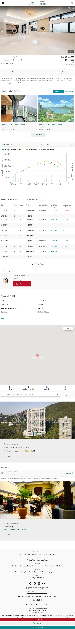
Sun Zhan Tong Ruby (21, 275)
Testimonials (49, 566)
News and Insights (21, 572)
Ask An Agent (33, 572)
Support (37, 575)
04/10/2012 (4, 257)
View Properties (9, 529)
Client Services (37, 552)
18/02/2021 (4, 235)
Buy (20, 554)
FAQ (33, 578)
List (40, 554)
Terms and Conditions (42, 605)
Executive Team (25, 566)
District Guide (21, 529)
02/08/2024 (4, 211)
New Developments (49, 554)
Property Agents (37, 566)
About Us (37, 563)
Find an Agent (31, 560)
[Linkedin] (39, 583)
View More (38, 135)
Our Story (15, 566)
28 (72, 52)
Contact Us (40, 578)
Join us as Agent (43, 560)
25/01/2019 (4, 246)
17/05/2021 (4, 219)
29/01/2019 (4, 241)
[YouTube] (43, 583)
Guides (41, 572)
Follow (8, 456)
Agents (38, 558)
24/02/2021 (4, 230)
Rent (24, 554)
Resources (38, 569)
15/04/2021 (4, 225)
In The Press (59, 566)
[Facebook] (34, 583)
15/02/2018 (4, 251)
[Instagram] (30, 583)
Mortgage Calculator (53, 572)
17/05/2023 (4, 216)
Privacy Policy (30, 605)
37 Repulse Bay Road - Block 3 (50, 125)
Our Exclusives (33, 554)
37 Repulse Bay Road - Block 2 (13, 125)
